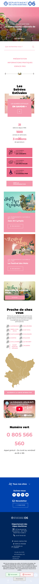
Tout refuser (28, 574)
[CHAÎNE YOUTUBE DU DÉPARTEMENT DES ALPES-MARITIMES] (27, 495)
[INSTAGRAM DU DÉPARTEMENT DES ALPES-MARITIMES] (23, 495)
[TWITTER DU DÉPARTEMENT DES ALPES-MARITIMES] (18, 495)
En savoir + (15, 297)
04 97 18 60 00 (21, 535)
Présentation (20, 59)
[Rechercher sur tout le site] (33, 46)
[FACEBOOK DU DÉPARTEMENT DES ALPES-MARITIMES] (14, 495)
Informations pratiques (20, 63)
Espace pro (20, 66)
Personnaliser (19, 579)
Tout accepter (13, 574)
